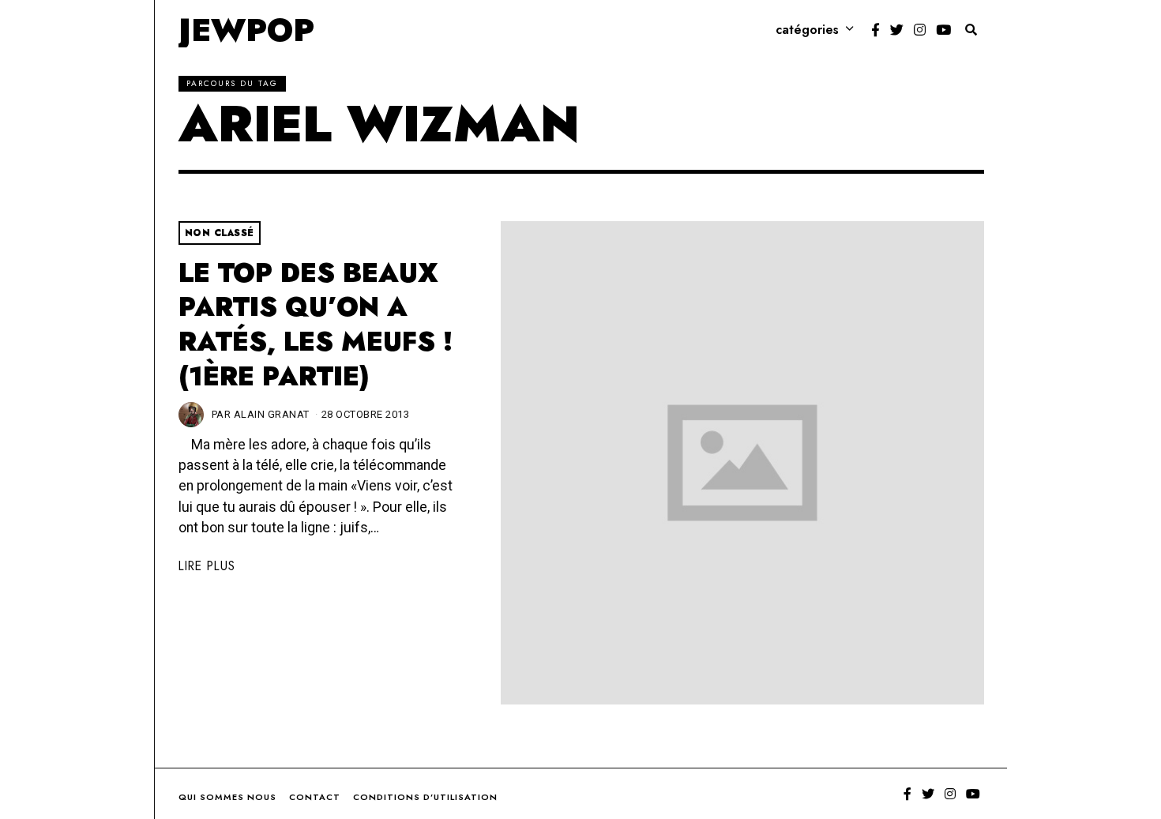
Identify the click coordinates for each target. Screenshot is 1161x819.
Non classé (219, 233)
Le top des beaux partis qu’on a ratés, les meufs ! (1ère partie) (315, 325)
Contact (314, 797)
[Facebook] (875, 30)
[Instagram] (920, 30)
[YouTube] (943, 30)
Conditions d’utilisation (425, 797)
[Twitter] (896, 30)
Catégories (807, 30)
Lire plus (206, 566)
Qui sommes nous (227, 797)
